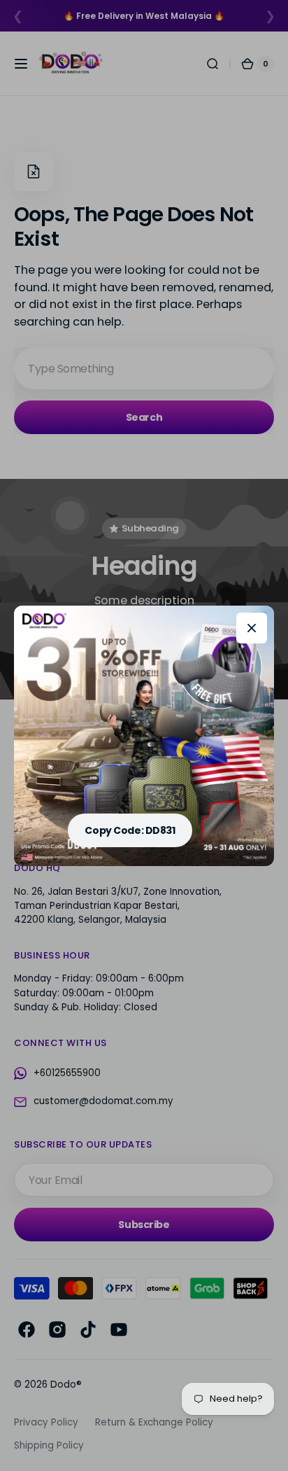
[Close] (251, 628)
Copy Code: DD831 (130, 830)
